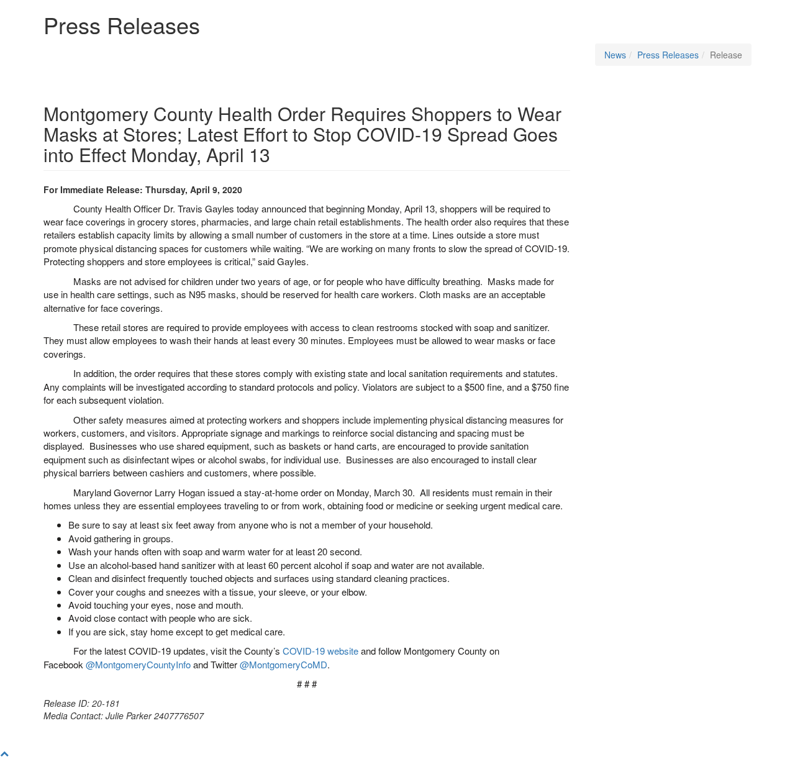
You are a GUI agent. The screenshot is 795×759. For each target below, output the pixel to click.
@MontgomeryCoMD (283, 664)
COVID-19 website (320, 650)
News (615, 54)
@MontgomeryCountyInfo (138, 664)
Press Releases (668, 54)
